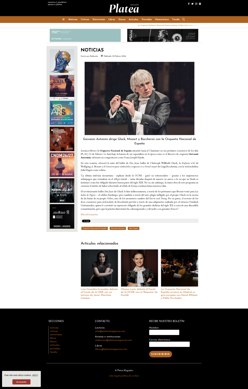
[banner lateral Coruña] (62, 87)
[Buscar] (184, 19)
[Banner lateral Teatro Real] (62, 190)
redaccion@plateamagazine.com (113, 340)
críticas (54, 331)
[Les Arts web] (62, 112)
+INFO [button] (35, 375)
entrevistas (56, 334)
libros (53, 338)
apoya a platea (55, 4)
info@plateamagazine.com (110, 331)
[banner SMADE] (62, 216)
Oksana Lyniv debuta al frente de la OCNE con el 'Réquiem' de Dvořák (139, 292)
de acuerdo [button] (21, 382)
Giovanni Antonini (118, 228)
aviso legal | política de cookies (124, 375)
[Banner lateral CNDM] (62, 164)
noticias (54, 328)
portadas (55, 348)
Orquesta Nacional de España (95, 228)
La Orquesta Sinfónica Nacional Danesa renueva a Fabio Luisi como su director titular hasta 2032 (160, 25)
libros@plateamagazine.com (111, 349)
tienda (53, 352)
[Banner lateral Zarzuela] (62, 61)
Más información (89, 214)
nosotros (52, 2)
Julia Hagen (133, 228)
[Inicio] (64, 19)
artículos (55, 345)
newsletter (62, 2)
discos (53, 341)
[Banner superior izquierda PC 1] (85, 35)
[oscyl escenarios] (62, 138)
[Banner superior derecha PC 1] (162, 35)
